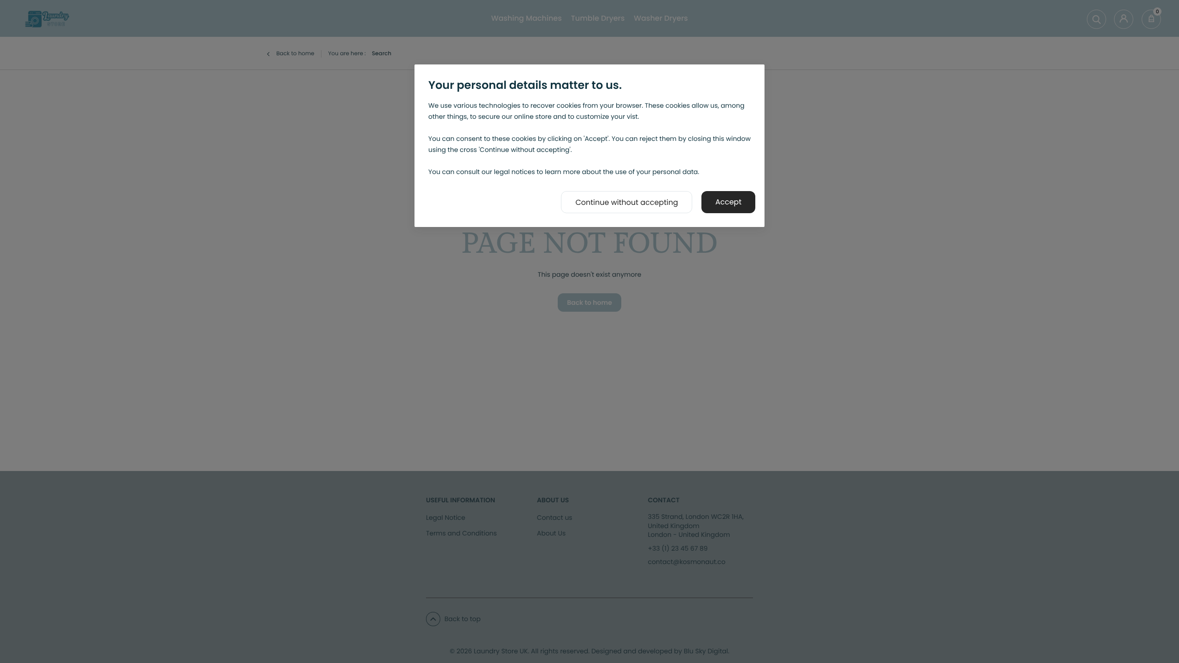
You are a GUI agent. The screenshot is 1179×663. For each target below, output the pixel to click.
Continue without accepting (626, 202)
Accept (728, 202)
